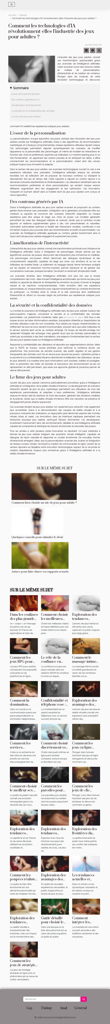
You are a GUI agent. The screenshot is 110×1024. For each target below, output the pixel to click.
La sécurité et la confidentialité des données (33, 111)
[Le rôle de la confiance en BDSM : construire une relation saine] (55, 646)
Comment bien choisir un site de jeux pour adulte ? (44, 502)
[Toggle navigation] (11, 4)
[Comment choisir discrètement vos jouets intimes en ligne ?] (55, 731)
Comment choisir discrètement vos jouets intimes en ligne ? (54, 749)
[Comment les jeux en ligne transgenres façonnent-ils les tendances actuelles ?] (86, 731)
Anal (63, 1008)
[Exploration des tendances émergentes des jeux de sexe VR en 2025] (24, 906)
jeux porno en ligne (73, 317)
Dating (46, 1008)
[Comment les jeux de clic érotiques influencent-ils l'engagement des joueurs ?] (86, 774)
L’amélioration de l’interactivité (26, 105)
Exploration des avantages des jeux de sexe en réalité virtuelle (84, 706)
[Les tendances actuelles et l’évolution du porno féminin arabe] (86, 863)
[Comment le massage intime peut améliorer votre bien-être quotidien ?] (86, 646)
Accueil (12, 15)
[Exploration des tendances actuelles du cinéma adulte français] (24, 817)
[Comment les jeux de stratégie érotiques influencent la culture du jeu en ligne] (24, 949)
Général (23, 15)
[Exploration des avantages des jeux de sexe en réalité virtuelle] (86, 688)
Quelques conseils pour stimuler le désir (37, 537)
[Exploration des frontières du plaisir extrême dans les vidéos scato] (86, 817)
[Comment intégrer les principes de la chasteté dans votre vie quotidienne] (86, 906)
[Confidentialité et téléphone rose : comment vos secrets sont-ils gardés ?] (55, 688)
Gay (29, 1008)
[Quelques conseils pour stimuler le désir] (37, 521)
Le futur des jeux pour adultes (26, 116)
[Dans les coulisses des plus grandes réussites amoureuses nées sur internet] (24, 603)
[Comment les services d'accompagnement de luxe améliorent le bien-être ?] (24, 731)
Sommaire (21, 88)
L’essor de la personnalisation (25, 94)
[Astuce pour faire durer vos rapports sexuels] (40, 555)
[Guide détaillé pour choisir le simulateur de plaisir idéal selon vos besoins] (55, 906)
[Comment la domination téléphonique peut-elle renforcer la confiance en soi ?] (24, 688)
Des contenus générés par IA (25, 99)
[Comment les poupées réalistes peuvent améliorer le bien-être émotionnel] (24, 863)
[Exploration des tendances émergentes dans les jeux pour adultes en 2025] (55, 817)
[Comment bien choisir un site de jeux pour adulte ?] (44, 486)
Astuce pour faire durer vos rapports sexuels (40, 571)
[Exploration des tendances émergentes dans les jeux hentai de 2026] (86, 603)
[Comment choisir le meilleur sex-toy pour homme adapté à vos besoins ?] (24, 774)
